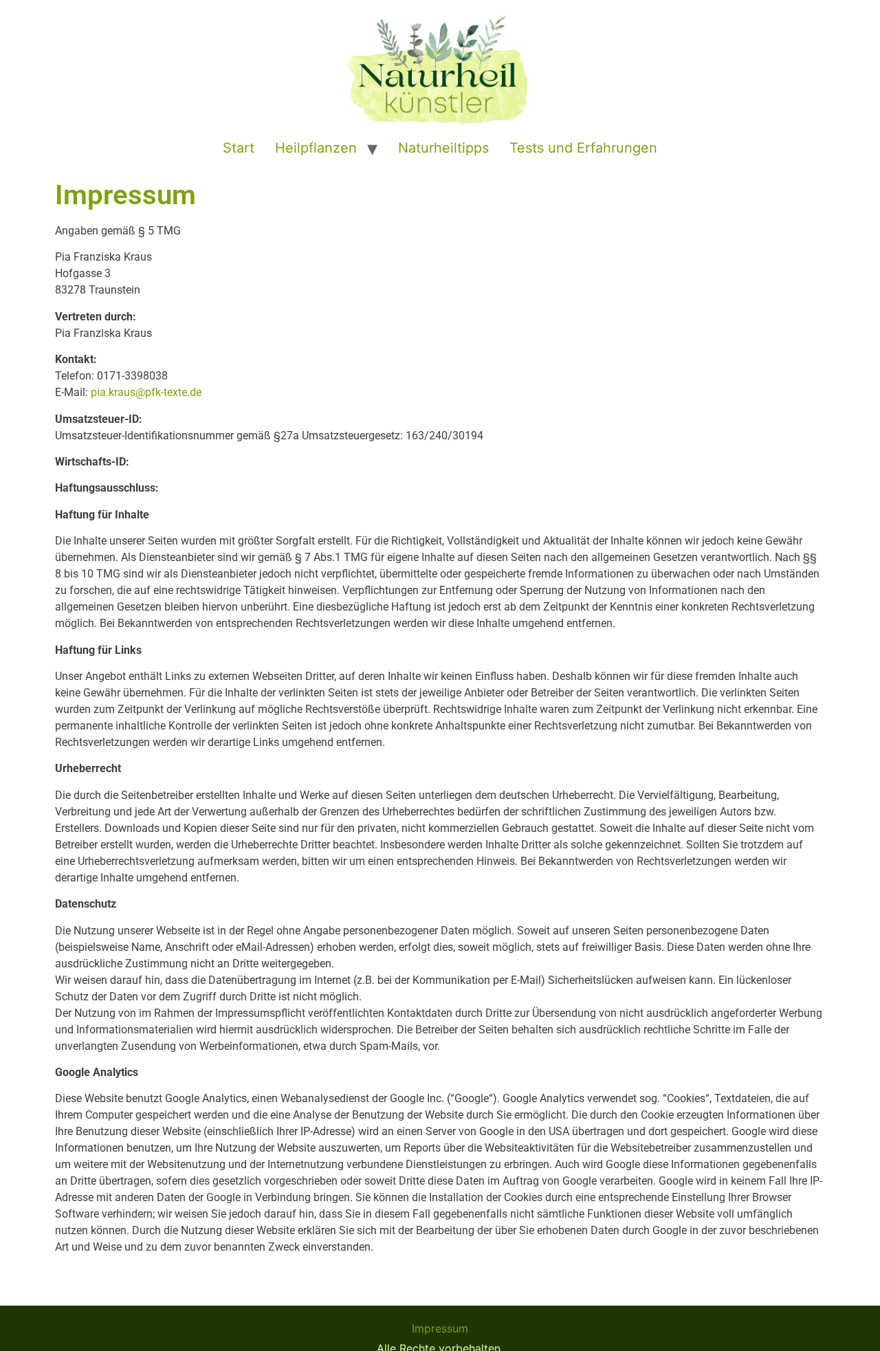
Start (238, 148)
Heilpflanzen (316, 148)
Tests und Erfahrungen (583, 148)
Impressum (440, 1328)
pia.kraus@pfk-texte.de (146, 392)
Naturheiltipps (443, 148)
